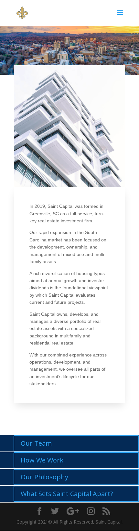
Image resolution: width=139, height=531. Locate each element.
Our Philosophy (44, 477)
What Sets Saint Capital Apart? (67, 493)
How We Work (42, 460)
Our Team (36, 443)
